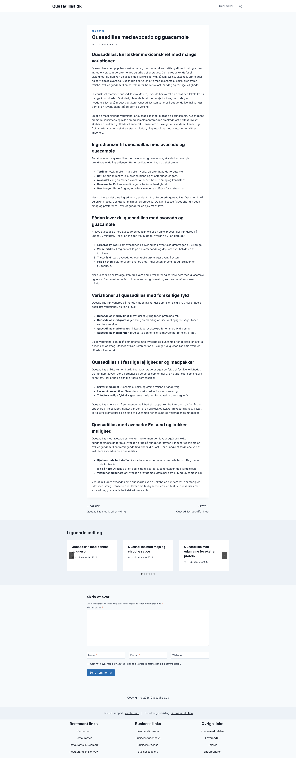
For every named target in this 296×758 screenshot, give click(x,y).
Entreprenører (212, 751)
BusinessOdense (148, 744)
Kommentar (95, 607)
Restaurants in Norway (84, 751)
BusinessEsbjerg (148, 751)
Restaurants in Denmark (84, 744)
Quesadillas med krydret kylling (106, 509)
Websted (177, 655)
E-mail (135, 655)
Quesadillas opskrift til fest (192, 509)
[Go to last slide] (71, 555)
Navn (92, 655)
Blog (239, 6)
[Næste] (224, 555)
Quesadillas (226, 6)
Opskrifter (98, 31)
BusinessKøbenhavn (148, 738)
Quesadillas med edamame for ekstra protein (199, 551)
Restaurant (83, 731)
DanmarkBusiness (148, 731)
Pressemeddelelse (212, 731)
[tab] (142, 574)
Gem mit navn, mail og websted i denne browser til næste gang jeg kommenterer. (135, 663)
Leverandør (212, 738)
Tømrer (212, 744)
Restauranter (84, 738)
